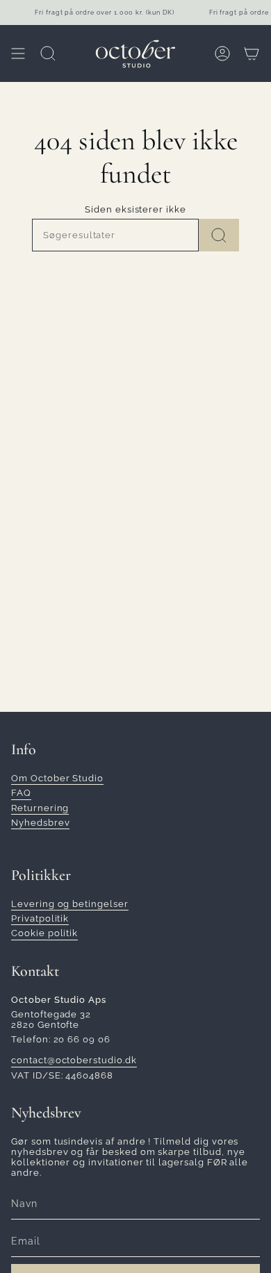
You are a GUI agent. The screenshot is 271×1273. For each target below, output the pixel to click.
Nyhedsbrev (40, 822)
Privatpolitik (40, 918)
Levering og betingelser (70, 904)
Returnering (40, 808)
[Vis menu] (18, 53)
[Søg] (219, 235)
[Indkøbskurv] (251, 53)
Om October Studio (57, 778)
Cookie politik (44, 933)
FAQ (21, 793)
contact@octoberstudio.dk (74, 1060)
